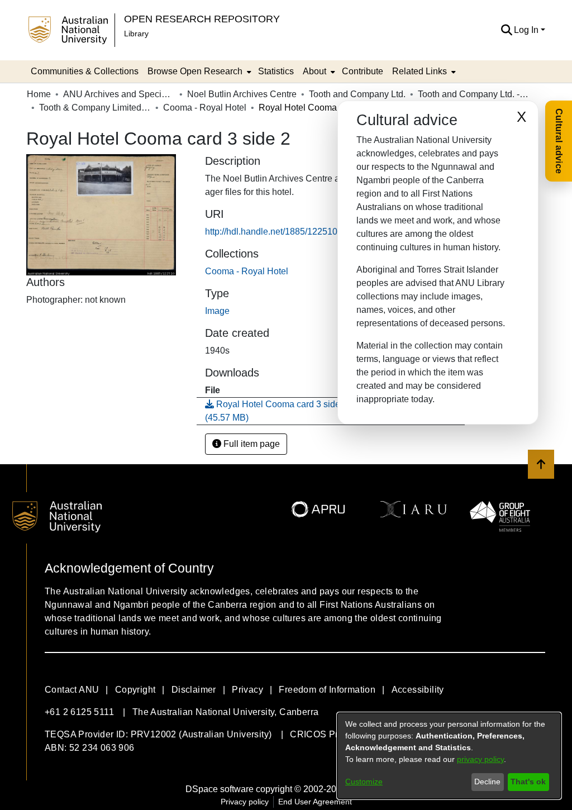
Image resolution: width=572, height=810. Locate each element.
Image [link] (217, 311)
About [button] (314, 71)
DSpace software (219, 789)
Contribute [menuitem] (362, 71)
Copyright (135, 689)
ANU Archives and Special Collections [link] (119, 94)
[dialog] (449, 756)
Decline (487, 781)
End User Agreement (315, 801)
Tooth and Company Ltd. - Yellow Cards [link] (474, 94)
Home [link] (39, 94)
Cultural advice (559, 141)
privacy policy (480, 759)
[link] (246, 271)
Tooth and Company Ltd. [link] (357, 94)
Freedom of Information (327, 689)
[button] (506, 30)
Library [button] (136, 33)
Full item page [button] (250, 444)
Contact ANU (72, 689)
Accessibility (418, 689)
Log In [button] (527, 30)
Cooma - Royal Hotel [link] (204, 107)
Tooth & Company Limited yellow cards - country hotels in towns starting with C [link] (95, 107)
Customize (364, 781)
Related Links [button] (419, 71)
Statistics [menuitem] (276, 71)
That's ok (528, 781)
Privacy (247, 689)
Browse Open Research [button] (194, 71)
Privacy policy (245, 801)
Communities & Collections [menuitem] (85, 71)
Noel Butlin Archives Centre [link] (242, 94)
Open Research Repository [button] (202, 19)
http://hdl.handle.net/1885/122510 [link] (271, 231)
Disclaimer (193, 689)
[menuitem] (198, 71)
